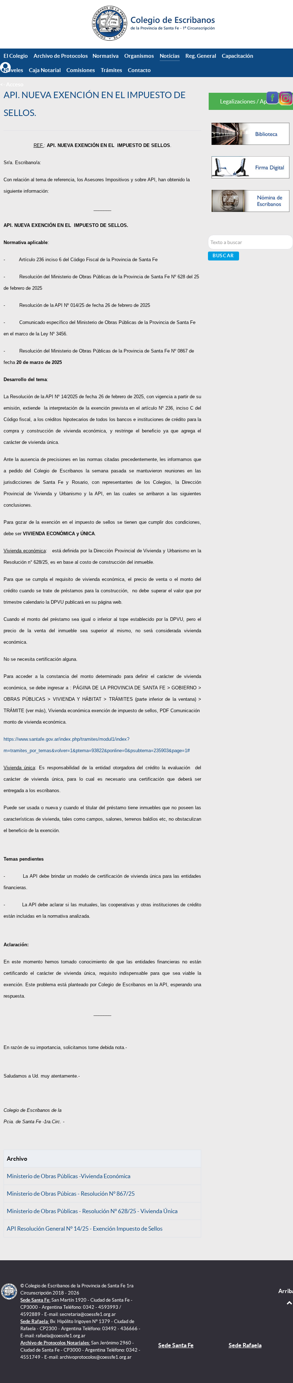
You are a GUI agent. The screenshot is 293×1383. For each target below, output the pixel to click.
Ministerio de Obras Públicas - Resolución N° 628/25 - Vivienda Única (92, 1211)
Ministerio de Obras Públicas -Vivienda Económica (68, 1176)
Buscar (223, 255)
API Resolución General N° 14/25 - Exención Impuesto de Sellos (85, 1228)
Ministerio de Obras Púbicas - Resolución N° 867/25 (71, 1193)
